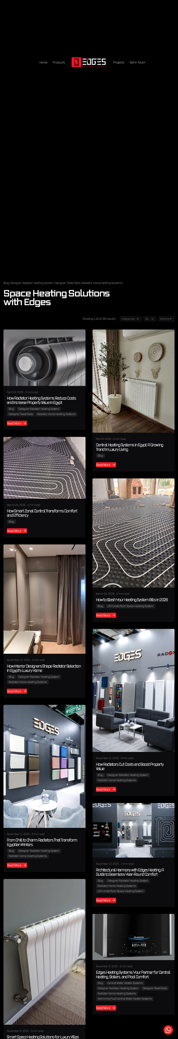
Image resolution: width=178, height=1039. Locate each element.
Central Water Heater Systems (125, 983)
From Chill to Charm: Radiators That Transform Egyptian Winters (42, 842)
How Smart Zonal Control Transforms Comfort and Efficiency (42, 513)
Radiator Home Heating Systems (102, 283)
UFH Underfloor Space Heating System (130, 606)
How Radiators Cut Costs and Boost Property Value (130, 766)
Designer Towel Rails (68, 283)
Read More (14, 423)
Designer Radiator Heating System (32, 283)
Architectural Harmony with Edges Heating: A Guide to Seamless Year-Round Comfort (130, 872)
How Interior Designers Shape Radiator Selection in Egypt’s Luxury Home (44, 668)
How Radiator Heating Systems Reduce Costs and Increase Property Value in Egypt (41, 400)
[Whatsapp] (168, 1030)
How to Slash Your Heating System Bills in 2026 (132, 599)
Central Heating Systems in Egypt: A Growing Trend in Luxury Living (129, 447)
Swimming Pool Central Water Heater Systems (125, 998)
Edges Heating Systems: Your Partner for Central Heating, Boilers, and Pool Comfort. (133, 974)
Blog (6, 283)
